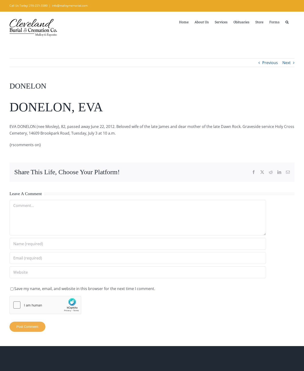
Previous (270, 62)
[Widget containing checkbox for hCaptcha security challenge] (45, 305)
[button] (287, 22)
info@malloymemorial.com (70, 6)
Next (286, 62)
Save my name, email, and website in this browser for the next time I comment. (84, 288)
